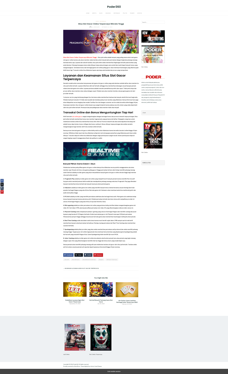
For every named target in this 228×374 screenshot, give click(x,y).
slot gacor (101, 259)
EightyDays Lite (89, 366)
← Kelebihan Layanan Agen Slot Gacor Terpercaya (81, 268)
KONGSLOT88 (147, 163)
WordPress (77, 366)
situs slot (67, 259)
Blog (101, 13)
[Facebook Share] (2, 180)
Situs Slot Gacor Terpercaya (89, 259)
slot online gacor (77, 116)
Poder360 (114, 7)
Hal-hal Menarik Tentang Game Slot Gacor (101, 301)
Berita (94, 13)
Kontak (139, 13)
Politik (125, 13)
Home (87, 13)
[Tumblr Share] (2, 188)
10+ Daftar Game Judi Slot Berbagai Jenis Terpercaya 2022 (127, 301)
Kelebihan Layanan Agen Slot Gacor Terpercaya (74, 301)
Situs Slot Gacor (75, 259)
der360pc (96, 27)
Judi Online (66, 354)
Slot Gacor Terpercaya (112, 259)
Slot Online (144, 67)
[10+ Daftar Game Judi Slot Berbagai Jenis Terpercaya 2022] (127, 289)
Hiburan (108, 13)
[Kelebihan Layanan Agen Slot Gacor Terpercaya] (75, 289)
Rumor (132, 13)
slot (144, 113)
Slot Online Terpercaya (95, 354)
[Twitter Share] (2, 184)
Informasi (117, 13)
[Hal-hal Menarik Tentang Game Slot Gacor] (101, 289)
